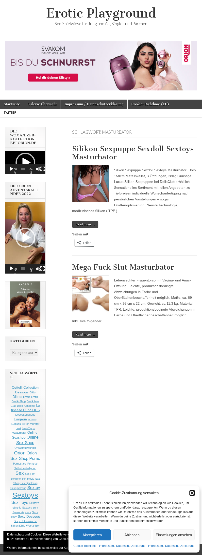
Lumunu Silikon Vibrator (25, 423)
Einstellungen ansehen (174, 535)
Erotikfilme (33, 401)
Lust (18, 428)
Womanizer (33, 525)
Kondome (29, 405)
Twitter (10, 112)
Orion (20, 452)
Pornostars (19, 463)
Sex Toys (19, 502)
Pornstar (32, 463)
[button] (192, 493)
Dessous (22, 392)
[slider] (23, 169)
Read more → (85, 224)
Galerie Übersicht (42, 104)
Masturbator (19, 432)
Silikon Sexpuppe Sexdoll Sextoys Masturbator (133, 153)
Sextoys (25, 495)
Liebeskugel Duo (25, 414)
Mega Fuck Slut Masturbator (123, 267)
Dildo (32, 392)
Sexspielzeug (18, 488)
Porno (34, 458)
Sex (20, 473)
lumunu (32, 419)
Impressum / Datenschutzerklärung (122, 546)
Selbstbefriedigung (25, 468)
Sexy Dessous (29, 516)
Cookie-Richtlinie (85, 546)
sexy (28, 512)
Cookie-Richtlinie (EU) (150, 104)
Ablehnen (131, 535)
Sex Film (30, 473)
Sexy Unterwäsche (25, 521)
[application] (25, 162)
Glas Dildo (17, 405)
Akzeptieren (92, 535)
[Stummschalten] (38, 169)
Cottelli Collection (25, 387)
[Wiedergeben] (11, 169)
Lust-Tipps (28, 428)
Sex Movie (28, 478)
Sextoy (33, 487)
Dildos (17, 397)
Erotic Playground (101, 13)
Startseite (12, 104)
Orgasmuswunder (25, 447)
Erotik (34, 396)
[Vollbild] (42, 169)
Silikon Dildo (18, 525)
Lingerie (20, 419)
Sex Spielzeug (28, 483)
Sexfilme (16, 478)
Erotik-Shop (19, 401)
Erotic (26, 396)
